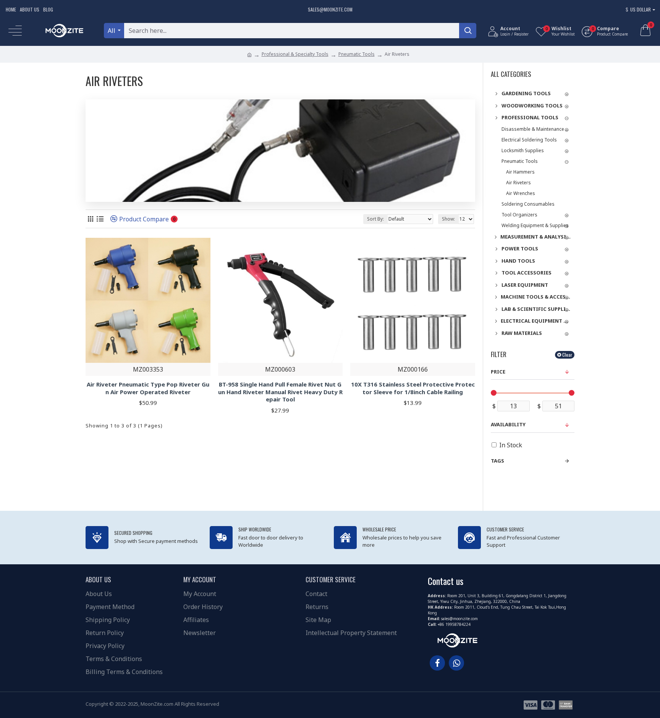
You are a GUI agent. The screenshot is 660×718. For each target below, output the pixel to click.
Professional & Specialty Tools (295, 54)
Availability (508, 424)
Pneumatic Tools (356, 54)
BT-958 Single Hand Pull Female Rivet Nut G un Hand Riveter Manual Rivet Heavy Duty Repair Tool (280, 392)
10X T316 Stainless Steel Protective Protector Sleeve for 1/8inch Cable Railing (413, 388)
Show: (448, 219)
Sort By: (375, 219)
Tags (497, 460)
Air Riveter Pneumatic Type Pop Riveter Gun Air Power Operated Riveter (148, 388)
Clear (567, 354)
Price (498, 371)
